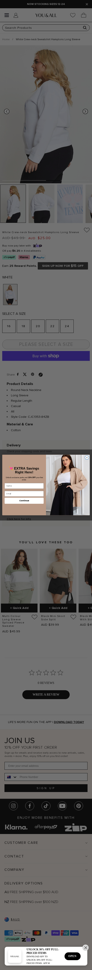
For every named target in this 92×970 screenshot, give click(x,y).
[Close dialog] (87, 458)
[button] (85, 948)
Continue (24, 500)
